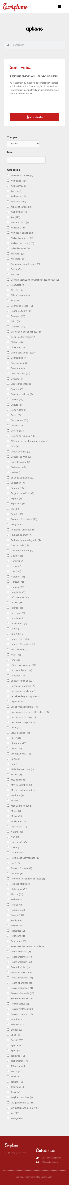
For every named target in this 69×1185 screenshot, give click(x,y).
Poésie (16, 899)
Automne (17, 259)
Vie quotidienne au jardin (25, 1108)
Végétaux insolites (22, 1097)
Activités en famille (22, 175)
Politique (17, 904)
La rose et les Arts (21, 670)
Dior (15, 446)
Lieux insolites (20, 733)
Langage (18, 675)
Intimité (17, 618)
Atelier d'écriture (22, 238)
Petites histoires (20, 884)
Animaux (18, 201)
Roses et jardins (21, 972)
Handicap (17, 561)
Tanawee (18, 1056)
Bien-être (17, 290)
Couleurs (18, 368)
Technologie (19, 1061)
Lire (16, 738)
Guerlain (17, 555)
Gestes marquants (22, 550)
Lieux (16, 727)
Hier (16, 571)
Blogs (15, 300)
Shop (15, 1035)
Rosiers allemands (22, 993)
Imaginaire (18, 592)
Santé (16, 1019)
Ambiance (18, 196)
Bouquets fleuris (21, 311)
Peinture (17, 873)
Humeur (17, 582)
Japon (16, 628)
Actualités (19, 181)
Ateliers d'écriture (22, 243)
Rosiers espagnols (22, 1014)
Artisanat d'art (20, 222)
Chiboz (17, 342)
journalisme (18, 649)
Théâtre (16, 1076)
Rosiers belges (20, 1003)
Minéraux (17, 795)
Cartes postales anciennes (26, 331)
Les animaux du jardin (24, 707)
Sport (16, 1050)
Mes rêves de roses (23, 790)
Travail (16, 1092)
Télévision (18, 1066)
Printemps (18, 931)
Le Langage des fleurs (23, 691)
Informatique (20, 597)
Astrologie (18, 227)
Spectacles (18, 1045)
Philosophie (19, 889)
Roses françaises (22, 977)
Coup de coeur (20, 373)
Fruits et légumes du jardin (26, 540)
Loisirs (16, 759)
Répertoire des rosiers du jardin (29, 946)
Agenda (16, 191)
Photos (17, 894)
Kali (16, 654)
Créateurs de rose (21, 384)
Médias (16, 774)
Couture (17, 378)
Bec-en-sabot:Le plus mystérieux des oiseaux (35, 280)
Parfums (18, 852)
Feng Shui (17, 524)
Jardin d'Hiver (20, 639)
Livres (16, 748)
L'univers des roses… (23, 665)
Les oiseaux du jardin (23, 722)
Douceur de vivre (21, 456)
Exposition (18, 503)
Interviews (18, 613)
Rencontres (19, 941)
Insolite (17, 602)
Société (17, 1040)
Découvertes (19, 420)
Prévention (18, 925)
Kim (15, 660)
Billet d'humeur (20, 295)
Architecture (19, 212)
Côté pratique (20, 363)
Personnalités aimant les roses (28, 878)
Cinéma (18, 347)
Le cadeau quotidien (23, 686)
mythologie (19, 826)
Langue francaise (22, 680)
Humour (17, 587)
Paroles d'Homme (21, 868)
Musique (18, 821)
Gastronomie (20, 545)
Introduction (19, 623)
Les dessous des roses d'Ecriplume (30, 712)
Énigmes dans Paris (22, 493)
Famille (17, 514)
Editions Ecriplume (22, 477)
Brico (15, 321)
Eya (15, 509)
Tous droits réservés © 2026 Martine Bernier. (34, 1177)
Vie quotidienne (22, 1102)
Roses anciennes (22, 957)
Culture (17, 405)
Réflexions (18, 936)
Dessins (17, 425)
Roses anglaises (21, 962)
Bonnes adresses (22, 306)
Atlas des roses (20, 248)
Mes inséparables (21, 785)
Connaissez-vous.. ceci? (24, 352)
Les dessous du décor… (24, 717)
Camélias (18, 326)
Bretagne (18, 316)
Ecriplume (15, 6)
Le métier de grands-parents (27, 696)
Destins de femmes (23, 436)
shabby (16, 1029)
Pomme (18, 910)
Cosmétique (18, 358)
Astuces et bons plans (23, 233)
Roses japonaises (21, 983)
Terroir (16, 1071)
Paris (15, 863)
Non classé (19, 842)
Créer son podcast (22, 394)
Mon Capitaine (21, 805)
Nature (17, 832)
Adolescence (19, 186)
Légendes (17, 701)
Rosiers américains (22, 998)
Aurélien (18, 253)
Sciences (18, 1024)
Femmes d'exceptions (24, 519)
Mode (15, 800)
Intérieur (17, 608)
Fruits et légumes (21, 535)
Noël (15, 837)
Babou (16, 269)
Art (15, 217)
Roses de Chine (20, 967)
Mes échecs (18, 779)
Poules (17, 915)
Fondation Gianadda (23, 529)
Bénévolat (18, 285)
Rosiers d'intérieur (22, 1009)
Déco (16, 415)
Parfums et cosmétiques (25, 858)
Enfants (17, 488)
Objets (16, 847)
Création (17, 389)
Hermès (16, 566)
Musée (16, 816)
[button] (58, 6)
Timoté (17, 1082)
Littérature (18, 743)
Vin (15, 1113)
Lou (14, 764)
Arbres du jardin (21, 207)
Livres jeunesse (21, 753)
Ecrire (15, 472)
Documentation (20, 451)
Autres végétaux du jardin (26, 264)
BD (15, 274)
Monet (16, 811)
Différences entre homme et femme (31, 441)
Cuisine (17, 399)
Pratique (17, 920)
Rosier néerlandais (22, 988)
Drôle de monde (20, 462)
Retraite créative (21, 951)
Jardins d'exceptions (23, 644)
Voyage (17, 1118)
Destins (18, 430)
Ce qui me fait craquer (23, 337)
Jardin (17, 634)
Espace (16, 498)
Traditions (18, 1087)
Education (18, 483)
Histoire (18, 576)
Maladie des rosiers (22, 769)
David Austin (19, 410)
